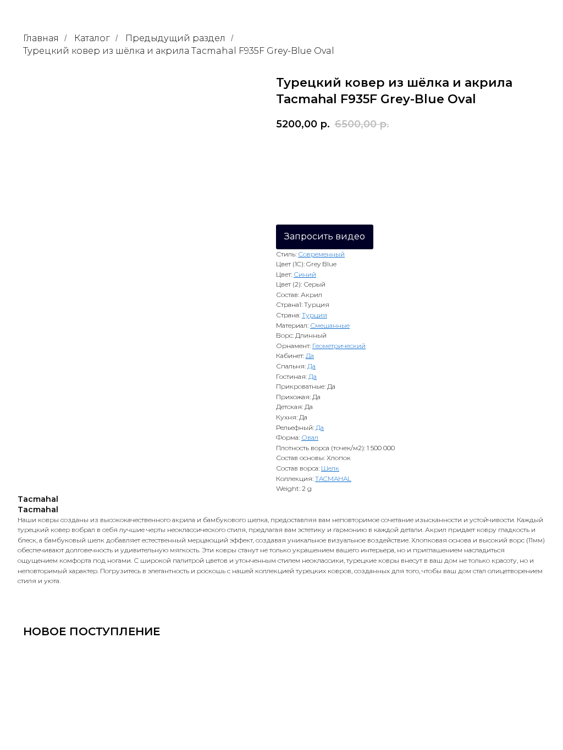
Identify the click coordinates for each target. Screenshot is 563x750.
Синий (305, 274)
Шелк (330, 468)
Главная (41, 38)
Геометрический (339, 346)
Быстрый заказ (447, 154)
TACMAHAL (333, 478)
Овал (309, 437)
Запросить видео (324, 236)
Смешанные (330, 325)
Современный (321, 254)
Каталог (92, 38)
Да (310, 355)
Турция (314, 315)
